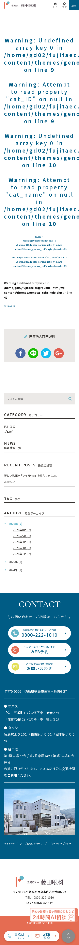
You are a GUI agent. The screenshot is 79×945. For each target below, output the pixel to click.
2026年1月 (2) (22, 554)
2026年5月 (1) (22, 536)
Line (33, 353)
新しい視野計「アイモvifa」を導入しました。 (31, 475)
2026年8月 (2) (22, 530)
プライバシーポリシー (60, 843)
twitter (46, 353)
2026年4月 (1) (22, 542)
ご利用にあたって (33, 843)
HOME (38, 236)
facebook (20, 353)
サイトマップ (10, 843)
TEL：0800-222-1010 (39, 897)
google (59, 353)
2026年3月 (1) (22, 548)
